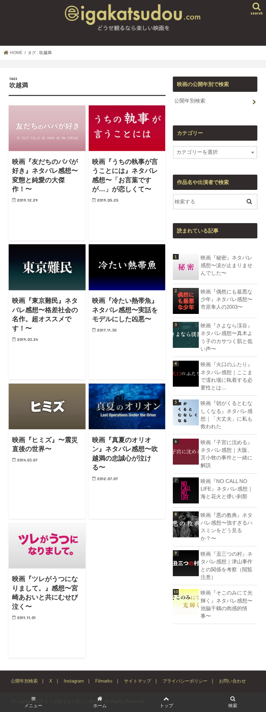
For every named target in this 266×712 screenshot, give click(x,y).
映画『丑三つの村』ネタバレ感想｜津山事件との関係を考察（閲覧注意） (226, 565)
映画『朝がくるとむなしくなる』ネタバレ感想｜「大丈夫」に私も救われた (226, 415)
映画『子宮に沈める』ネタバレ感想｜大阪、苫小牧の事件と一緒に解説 (226, 454)
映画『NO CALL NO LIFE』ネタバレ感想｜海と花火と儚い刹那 (227, 488)
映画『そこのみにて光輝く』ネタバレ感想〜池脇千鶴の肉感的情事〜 (226, 604)
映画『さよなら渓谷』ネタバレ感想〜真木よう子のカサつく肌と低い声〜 (226, 337)
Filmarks (104, 681)
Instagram (74, 681)
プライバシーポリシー (184, 681)
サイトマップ (137, 681)
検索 (232, 705)
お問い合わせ (232, 681)
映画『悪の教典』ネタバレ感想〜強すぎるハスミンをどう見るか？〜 (226, 526)
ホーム (100, 705)
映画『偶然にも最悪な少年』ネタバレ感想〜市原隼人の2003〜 (226, 299)
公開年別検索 (189, 101)
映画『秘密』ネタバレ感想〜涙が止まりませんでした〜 (226, 265)
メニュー (33, 705)
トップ (166, 705)
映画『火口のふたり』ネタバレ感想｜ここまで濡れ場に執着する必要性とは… (226, 376)
